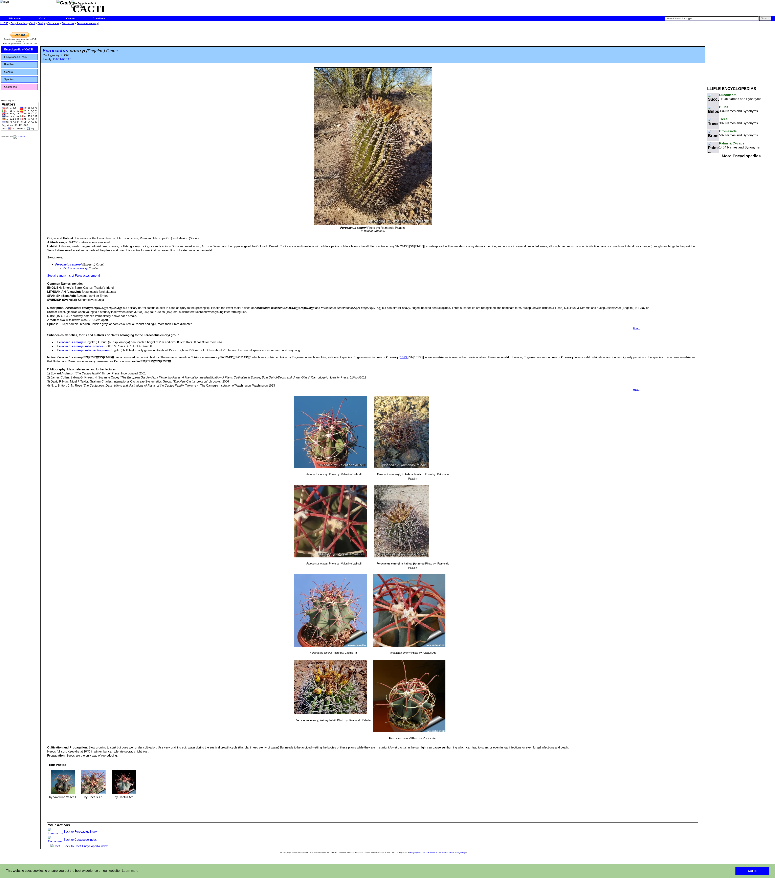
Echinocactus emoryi (75, 268)
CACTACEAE (62, 59)
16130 (404, 357)
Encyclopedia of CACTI (18, 49)
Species (9, 79)
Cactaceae (53, 23)
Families (9, 64)
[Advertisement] (741, 54)
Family (41, 23)
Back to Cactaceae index (80, 839)
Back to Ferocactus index (80, 831)
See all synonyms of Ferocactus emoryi (73, 275)
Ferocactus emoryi (87, 23)
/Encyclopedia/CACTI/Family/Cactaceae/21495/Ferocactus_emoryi (437, 853)
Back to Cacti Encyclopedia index (86, 846)
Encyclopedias (18, 23)
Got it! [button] (752, 870)
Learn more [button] (130, 870)
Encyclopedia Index (15, 57)
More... (636, 328)
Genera (8, 71)
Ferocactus (68, 23)
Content (70, 18)
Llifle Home (14, 18)
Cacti (42, 18)
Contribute (99, 18)
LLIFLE (4, 23)
